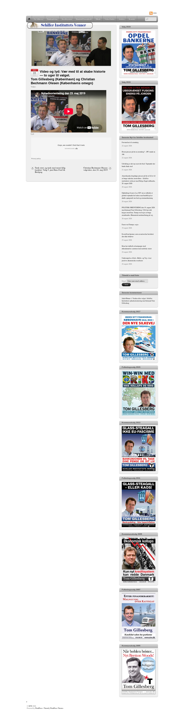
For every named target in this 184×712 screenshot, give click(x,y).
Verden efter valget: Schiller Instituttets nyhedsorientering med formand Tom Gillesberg (138, 300)
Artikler (122, 19)
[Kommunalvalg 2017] (138, 359)
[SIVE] (59, 28)
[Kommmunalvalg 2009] (138, 582)
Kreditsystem (67, 19)
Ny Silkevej (38, 19)
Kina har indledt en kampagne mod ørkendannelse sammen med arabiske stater (137, 247)
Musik (98, 19)
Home (29, 19)
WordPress (38, 708)
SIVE (30, 706)
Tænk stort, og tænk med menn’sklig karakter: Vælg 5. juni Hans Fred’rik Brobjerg (50, 169)
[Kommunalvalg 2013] (138, 470)
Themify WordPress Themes (53, 708)
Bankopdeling (52, 19)
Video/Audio (109, 19)
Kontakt (132, 19)
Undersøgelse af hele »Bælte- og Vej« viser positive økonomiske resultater (136, 259)
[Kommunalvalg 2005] (138, 693)
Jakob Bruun (126, 298)
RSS (155, 13)
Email (124, 281)
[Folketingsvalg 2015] (138, 415)
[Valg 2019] (138, 74)
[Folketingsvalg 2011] (138, 526)
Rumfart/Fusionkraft (84, 19)
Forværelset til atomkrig (130, 142)
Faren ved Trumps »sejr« (130, 224)
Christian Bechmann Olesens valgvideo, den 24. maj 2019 (95, 168)
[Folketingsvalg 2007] (138, 638)
